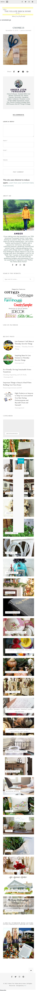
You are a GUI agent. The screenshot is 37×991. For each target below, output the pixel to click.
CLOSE (20, 461)
